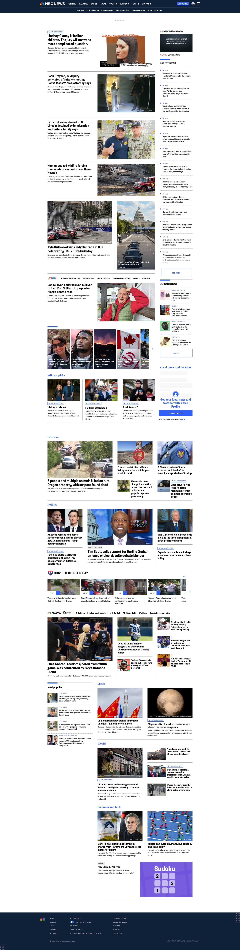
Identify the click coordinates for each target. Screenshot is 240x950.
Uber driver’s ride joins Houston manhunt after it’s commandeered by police (181, 490)
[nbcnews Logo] (42, 919)
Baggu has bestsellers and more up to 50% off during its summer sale (181, 296)
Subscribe (116, 926)
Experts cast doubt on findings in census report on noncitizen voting (174, 555)
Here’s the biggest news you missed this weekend (174, 213)
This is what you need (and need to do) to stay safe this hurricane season (181, 312)
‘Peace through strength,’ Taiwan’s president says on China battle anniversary (179, 787)
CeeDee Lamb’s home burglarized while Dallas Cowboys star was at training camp (177, 227)
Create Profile (175, 413)
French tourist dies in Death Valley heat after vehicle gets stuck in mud (177, 154)
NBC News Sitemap (119, 918)
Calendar (146, 278)
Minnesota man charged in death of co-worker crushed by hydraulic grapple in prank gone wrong (176, 259)
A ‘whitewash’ (130, 407)
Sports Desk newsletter (160, 613)
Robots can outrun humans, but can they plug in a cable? (170, 845)
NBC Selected (118, 933)
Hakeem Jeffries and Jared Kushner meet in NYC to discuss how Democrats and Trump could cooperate (65, 539)
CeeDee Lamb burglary (97, 613)
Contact (53, 922)
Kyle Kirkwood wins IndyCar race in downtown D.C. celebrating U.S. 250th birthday (177, 242)
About (52, 918)
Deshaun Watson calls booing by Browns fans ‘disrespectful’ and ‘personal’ (141, 664)
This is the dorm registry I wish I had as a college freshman (181, 342)
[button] (103, 4)
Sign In (182, 419)
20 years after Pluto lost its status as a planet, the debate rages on (169, 725)
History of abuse (57, 407)
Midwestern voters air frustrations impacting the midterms (126, 601)
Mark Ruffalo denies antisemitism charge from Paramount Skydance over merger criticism (119, 846)
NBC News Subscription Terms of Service (85, 933)
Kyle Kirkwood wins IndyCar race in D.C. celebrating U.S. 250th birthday (75, 249)
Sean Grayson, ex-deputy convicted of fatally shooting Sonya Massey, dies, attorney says (69, 79)
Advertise (116, 929)
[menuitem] (72, 4)
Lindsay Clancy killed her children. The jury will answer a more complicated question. (69, 39)
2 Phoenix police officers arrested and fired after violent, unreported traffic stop (176, 199)
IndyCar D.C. (115, 613)
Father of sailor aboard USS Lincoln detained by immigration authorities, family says (68, 125)
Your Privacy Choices (83, 922)
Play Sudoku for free (109, 866)
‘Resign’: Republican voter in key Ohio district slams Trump (162, 599)
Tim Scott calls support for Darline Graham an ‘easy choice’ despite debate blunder (118, 553)
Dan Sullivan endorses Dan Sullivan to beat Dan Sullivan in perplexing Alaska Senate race (70, 288)
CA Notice (74, 926)
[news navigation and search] (199, 3)
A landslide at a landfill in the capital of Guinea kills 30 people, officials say (176, 76)
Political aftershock (96, 407)
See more (176, 273)
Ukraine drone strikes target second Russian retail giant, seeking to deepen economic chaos (119, 787)
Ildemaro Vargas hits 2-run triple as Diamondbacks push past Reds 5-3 (180, 644)
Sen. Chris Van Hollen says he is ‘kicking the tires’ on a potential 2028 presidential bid (175, 537)
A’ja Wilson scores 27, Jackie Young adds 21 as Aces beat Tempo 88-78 (181, 662)
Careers (53, 929)
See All (176, 353)
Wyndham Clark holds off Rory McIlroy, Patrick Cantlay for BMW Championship (181, 625)
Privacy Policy (76, 918)
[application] (126, 180)
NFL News (143, 613)
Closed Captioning (120, 922)
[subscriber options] (193, 4)
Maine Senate (88, 278)
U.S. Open (80, 613)
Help (51, 926)
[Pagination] (183, 576)
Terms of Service (76, 929)
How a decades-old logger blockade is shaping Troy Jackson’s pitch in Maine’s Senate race (62, 559)
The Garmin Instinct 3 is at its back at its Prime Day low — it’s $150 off (181, 328)
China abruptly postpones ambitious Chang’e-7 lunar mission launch (173, 123)
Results (136, 278)
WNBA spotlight (129, 613)
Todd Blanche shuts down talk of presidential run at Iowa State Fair (96, 599)
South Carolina (103, 278)
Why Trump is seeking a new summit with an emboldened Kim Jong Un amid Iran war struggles (178, 773)
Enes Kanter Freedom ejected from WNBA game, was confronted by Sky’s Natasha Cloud (175, 92)
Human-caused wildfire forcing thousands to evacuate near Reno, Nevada (69, 168)
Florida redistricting (121, 278)
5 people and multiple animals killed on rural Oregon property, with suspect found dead (176, 139)
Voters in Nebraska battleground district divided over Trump (62, 599)
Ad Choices (54, 933)
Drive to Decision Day (70, 278)
